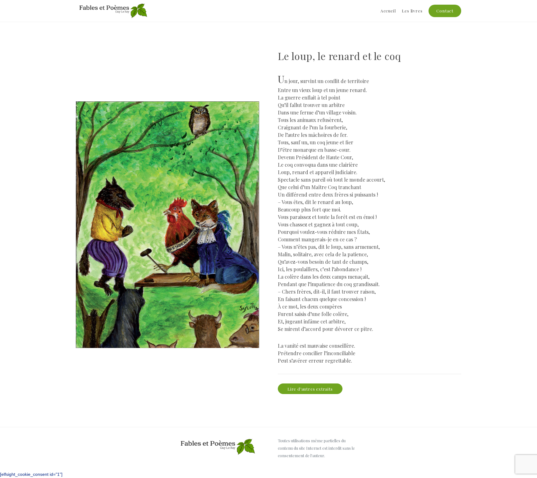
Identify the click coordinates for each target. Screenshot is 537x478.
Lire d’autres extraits (310, 389)
